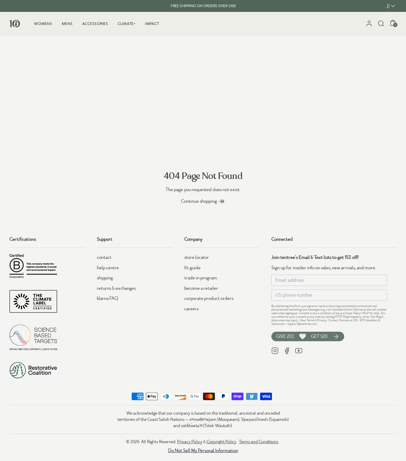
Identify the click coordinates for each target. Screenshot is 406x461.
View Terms (307, 320)
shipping (105, 278)
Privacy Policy (189, 441)
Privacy (322, 320)
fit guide (192, 268)
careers (191, 309)
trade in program (200, 278)
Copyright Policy (221, 441)
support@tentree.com (302, 324)
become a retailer (201, 288)
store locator (196, 257)
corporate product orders (208, 298)
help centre (108, 268)
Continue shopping (199, 201)
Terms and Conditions (258, 441)
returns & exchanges (116, 288)
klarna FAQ (107, 298)
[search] (381, 23)
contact (104, 257)
